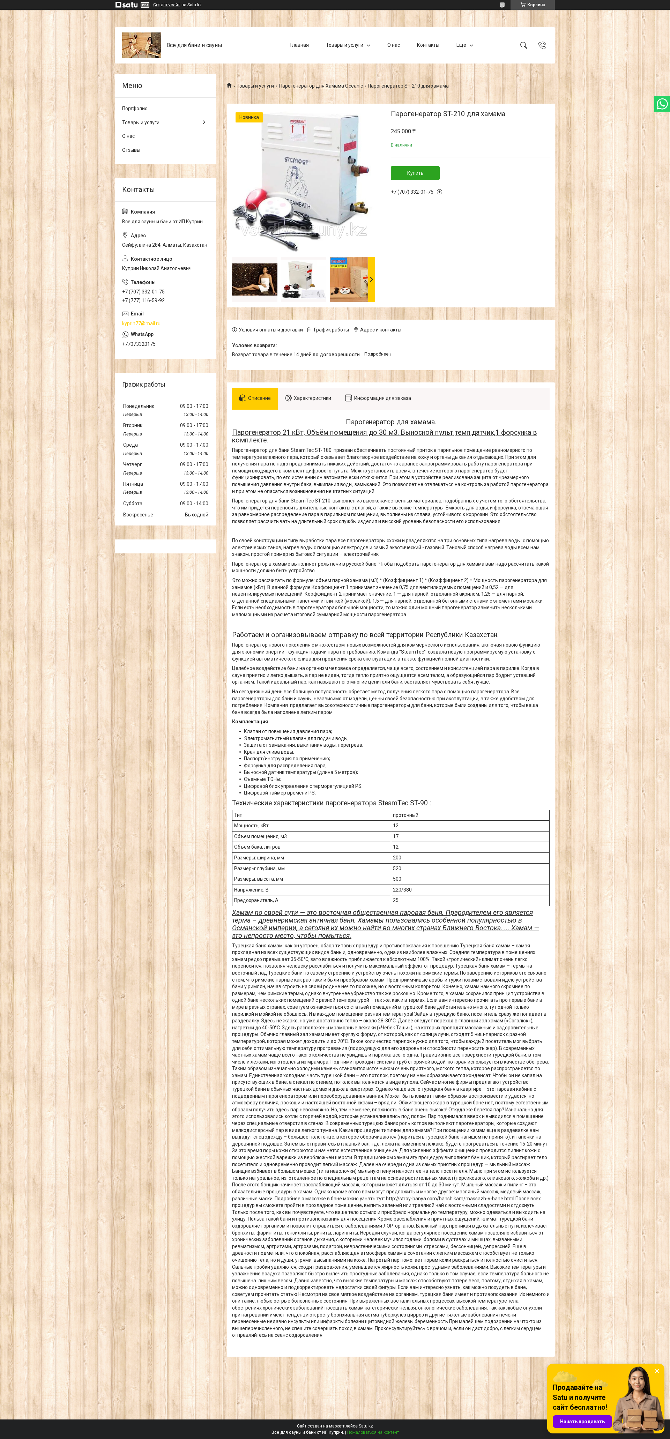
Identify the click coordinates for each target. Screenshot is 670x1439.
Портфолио (135, 108)
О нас (393, 45)
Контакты (428, 45)
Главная (299, 45)
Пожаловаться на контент (373, 1432)
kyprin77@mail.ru (141, 323)
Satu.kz (366, 1426)
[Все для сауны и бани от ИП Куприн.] (141, 45)
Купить (415, 173)
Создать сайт (166, 4)
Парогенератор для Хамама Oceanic (321, 86)
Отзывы (131, 150)
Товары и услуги (344, 45)
